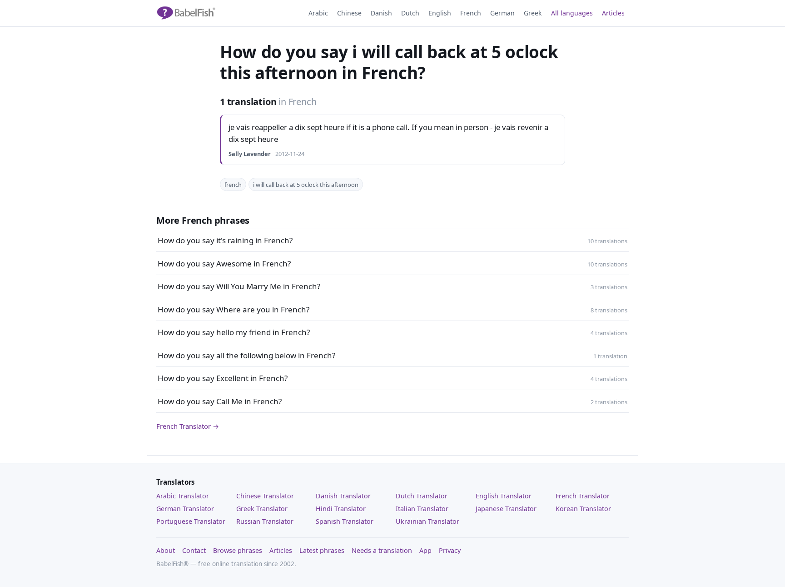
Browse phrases (237, 550)
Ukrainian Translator (427, 521)
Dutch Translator (421, 496)
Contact (194, 550)
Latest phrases (321, 550)
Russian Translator (264, 521)
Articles (613, 13)
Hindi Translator (341, 508)
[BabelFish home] (185, 13)
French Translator (583, 496)
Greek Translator (262, 508)
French (470, 13)
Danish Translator (343, 496)
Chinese (349, 13)
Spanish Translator (344, 521)
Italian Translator (422, 508)
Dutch (410, 13)
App (425, 550)
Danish (381, 13)
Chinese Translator (265, 496)
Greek (533, 13)
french (233, 185)
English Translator (504, 496)
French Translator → (187, 426)
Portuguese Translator (190, 521)
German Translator (185, 508)
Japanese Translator (506, 508)
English (439, 13)
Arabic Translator (182, 496)
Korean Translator (583, 508)
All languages (572, 13)
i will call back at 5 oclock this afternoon (305, 185)
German (502, 13)
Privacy (450, 550)
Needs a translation (382, 550)
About (165, 550)
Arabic (318, 13)
